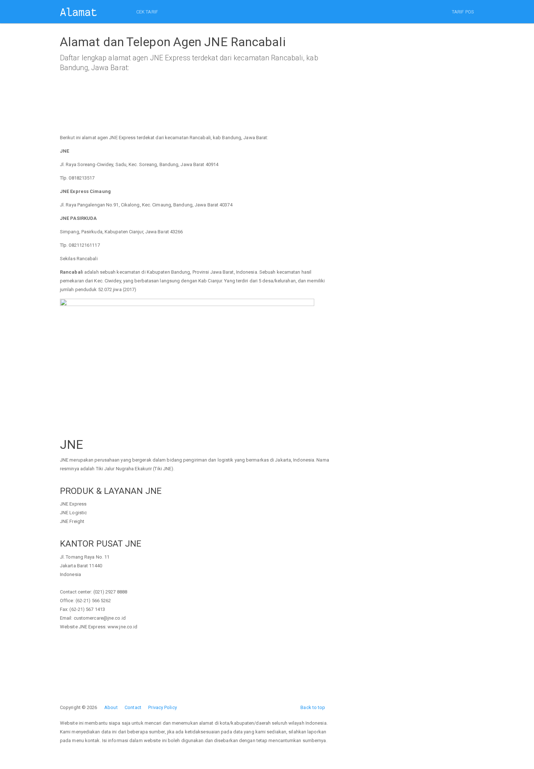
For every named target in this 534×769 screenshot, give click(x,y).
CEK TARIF (147, 12)
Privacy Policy (162, 707)
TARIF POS (463, 12)
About (111, 707)
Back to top (312, 707)
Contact (133, 707)
